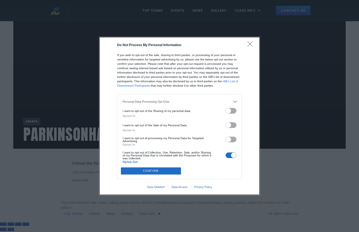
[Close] (251, 45)
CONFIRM (151, 170)
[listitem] (179, 101)
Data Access (179, 187)
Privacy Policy (203, 187)
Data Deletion (156, 187)
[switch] (231, 111)
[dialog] (179, 116)
